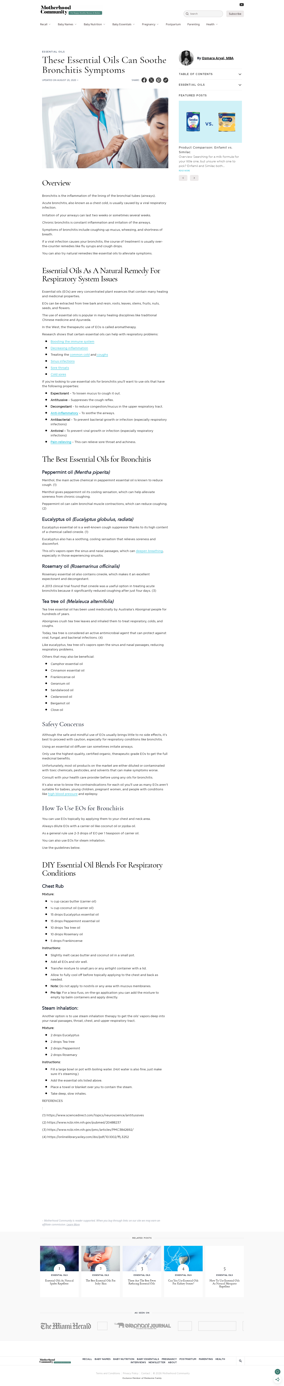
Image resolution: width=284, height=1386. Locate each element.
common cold (80, 354)
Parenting (193, 24)
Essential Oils (53, 52)
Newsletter (157, 1362)
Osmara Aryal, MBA (218, 58)
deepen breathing (149, 551)
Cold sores (58, 374)
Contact (145, 1373)
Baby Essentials (121, 24)
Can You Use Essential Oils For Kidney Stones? (183, 1282)
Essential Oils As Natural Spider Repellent (59, 1282)
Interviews (138, 1362)
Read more (184, 170)
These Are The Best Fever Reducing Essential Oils (142, 1282)
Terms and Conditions (108, 1373)
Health (210, 24)
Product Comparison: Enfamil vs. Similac (205, 150)
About (172, 1362)
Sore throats (60, 368)
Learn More (73, 1224)
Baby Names (65, 24)
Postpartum (173, 24)
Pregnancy (148, 24)
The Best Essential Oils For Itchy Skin (101, 1282)
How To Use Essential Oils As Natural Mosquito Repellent (224, 1283)
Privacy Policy (130, 1373)
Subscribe (235, 14)
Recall (43, 24)
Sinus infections (63, 361)
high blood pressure (63, 794)
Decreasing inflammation (69, 348)
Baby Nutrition (93, 24)
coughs (102, 354)
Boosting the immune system (72, 341)
